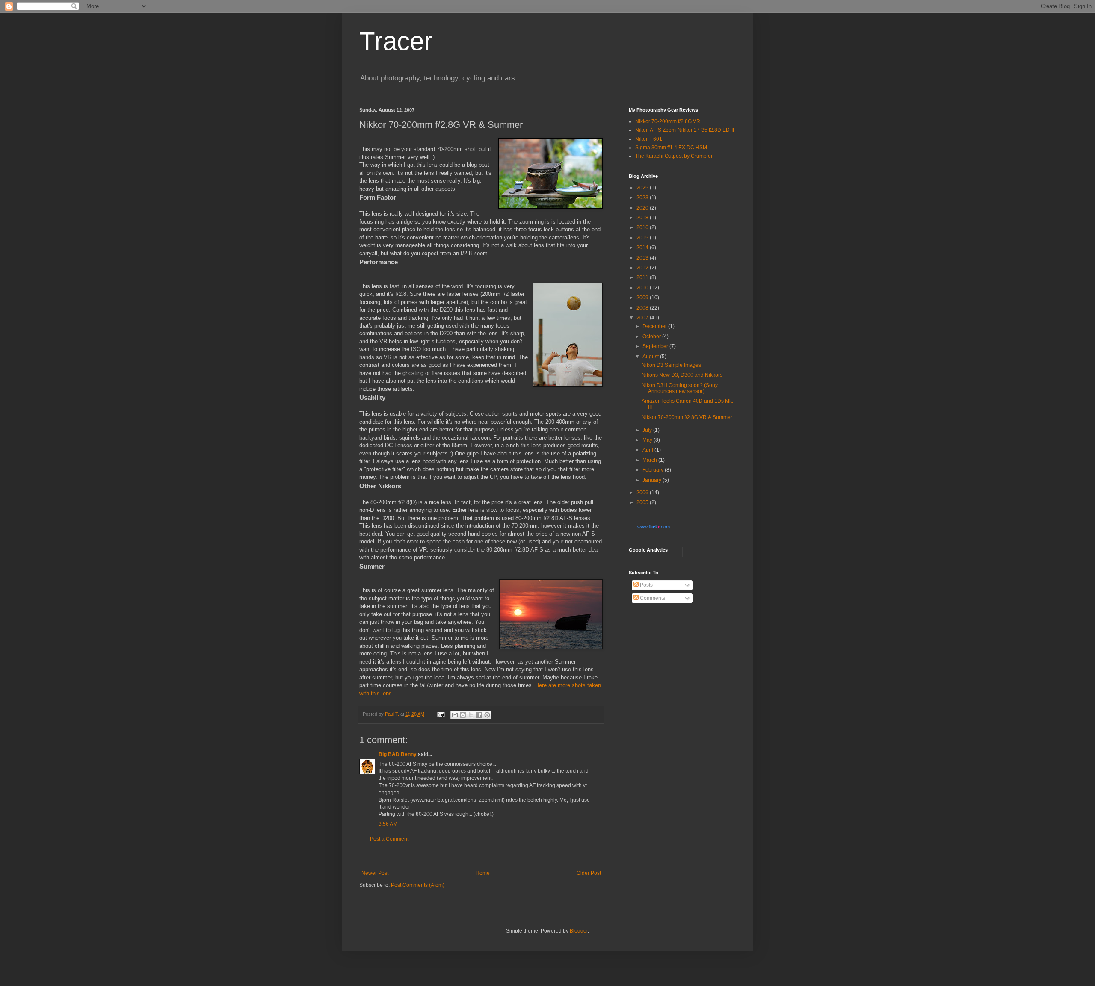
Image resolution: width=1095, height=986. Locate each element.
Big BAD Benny (398, 754)
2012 (643, 268)
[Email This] (454, 715)
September (655, 346)
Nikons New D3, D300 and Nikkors (682, 375)
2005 (643, 502)
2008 (643, 308)
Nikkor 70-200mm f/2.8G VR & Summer (687, 417)
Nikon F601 (648, 139)
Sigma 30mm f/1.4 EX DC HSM (671, 148)
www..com (653, 526)
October (652, 336)
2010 (643, 288)
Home (483, 873)
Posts (646, 585)
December (655, 326)
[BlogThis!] (463, 715)
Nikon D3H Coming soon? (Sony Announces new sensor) (680, 388)
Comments (652, 598)
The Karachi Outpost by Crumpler (674, 156)
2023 (643, 198)
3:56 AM (388, 824)
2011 (643, 277)
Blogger (579, 931)
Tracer (395, 41)
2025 (643, 188)
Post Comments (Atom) (417, 885)
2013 (643, 258)
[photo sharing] (550, 207)
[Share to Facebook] (479, 715)
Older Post (589, 873)
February (653, 470)
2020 (643, 208)
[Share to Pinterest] (487, 715)
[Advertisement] (481, 856)
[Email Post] (440, 714)
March (650, 460)
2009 (643, 298)
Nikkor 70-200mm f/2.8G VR (667, 121)
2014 (643, 248)
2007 (643, 318)
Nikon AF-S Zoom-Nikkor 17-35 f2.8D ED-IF (685, 130)
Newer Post (374, 873)
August (651, 357)
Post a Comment (389, 839)
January (652, 480)
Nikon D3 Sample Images (671, 365)
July (647, 430)
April (648, 450)
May (648, 440)
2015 (643, 238)
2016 (643, 227)
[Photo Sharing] (568, 385)
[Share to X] (471, 715)
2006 (643, 493)
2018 (643, 218)
